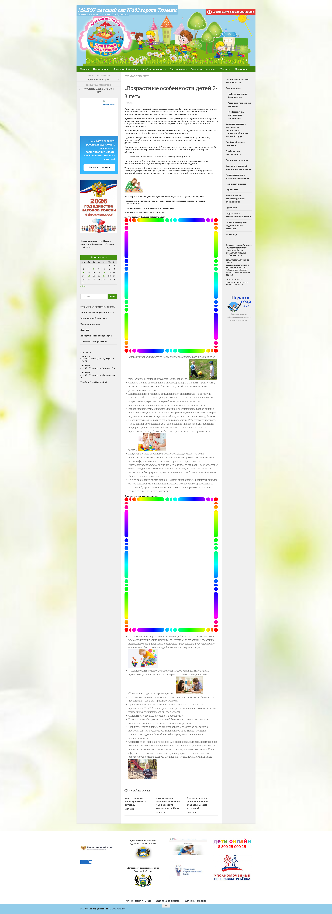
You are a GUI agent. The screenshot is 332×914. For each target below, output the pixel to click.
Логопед (84, 330)
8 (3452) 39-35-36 (98, 382)
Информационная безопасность (237, 95)
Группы (225, 69)
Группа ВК (231, 207)
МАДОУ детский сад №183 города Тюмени (127, 10)
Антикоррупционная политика (239, 104)
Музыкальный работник (93, 341)
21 (104, 275)
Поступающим (178, 69)
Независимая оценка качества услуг (237, 80)
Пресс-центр (100, 69)
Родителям (232, 189)
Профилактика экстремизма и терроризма (236, 114)
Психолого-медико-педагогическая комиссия (236, 225)
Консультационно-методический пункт (237, 176)
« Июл (83, 286)
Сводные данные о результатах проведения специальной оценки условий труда (237, 130)
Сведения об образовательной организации (138, 69)
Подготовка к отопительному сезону (238, 215)
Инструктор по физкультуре (96, 335)
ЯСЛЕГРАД (231, 234)
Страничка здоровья (237, 160)
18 (89, 275)
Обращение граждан (203, 69)
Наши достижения (236, 184)
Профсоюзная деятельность (233, 153)
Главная (84, 69)
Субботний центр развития (235, 144)
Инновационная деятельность (97, 312)
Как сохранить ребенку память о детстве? (135, 801)
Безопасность (233, 88)
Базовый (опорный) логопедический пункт (238, 167)
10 (83, 272)
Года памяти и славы (168, 900)
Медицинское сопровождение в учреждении (235, 198)
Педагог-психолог (137, 76)
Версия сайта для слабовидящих (233, 11)
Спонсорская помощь (138, 900)
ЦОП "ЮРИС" (118, 908)
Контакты (241, 69)
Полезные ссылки (195, 900)
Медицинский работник (93, 318)
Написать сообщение (99, 167)
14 (104, 272)
